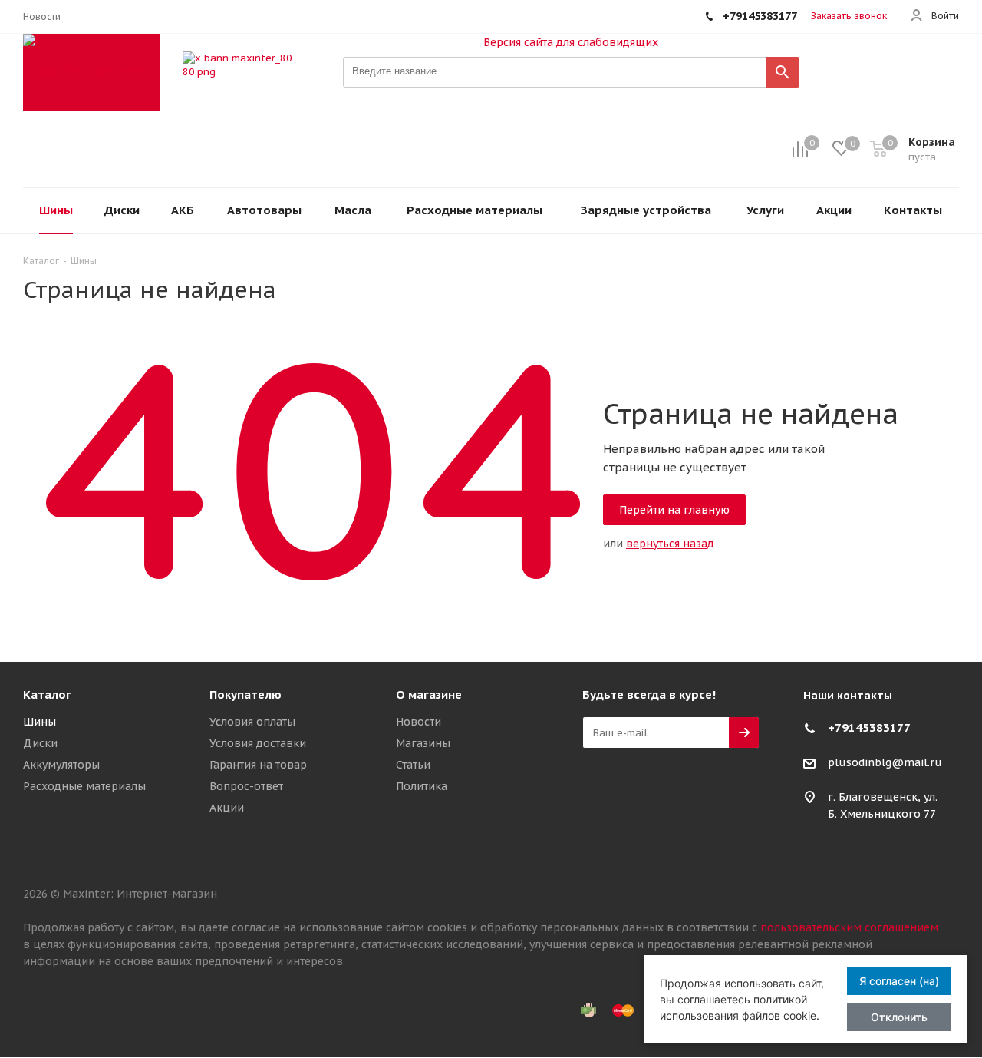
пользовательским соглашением (849, 927)
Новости (418, 722)
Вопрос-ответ (246, 786)
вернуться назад (670, 543)
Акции (226, 808)
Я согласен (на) (899, 980)
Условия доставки (257, 743)
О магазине (429, 694)
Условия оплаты (252, 722)
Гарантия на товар (258, 765)
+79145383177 (869, 727)
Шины (39, 722)
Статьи (413, 765)
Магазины (423, 743)
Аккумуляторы (61, 765)
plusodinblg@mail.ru (885, 763)
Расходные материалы (84, 786)
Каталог (47, 694)
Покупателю (245, 694)
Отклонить (899, 1016)
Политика (421, 786)
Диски (40, 743)
